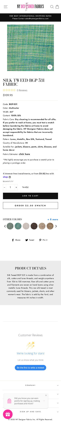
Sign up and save (30, 412)
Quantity (8, 181)
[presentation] (5, 226)
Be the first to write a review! (30, 367)
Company (30, 385)
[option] (30, 17)
